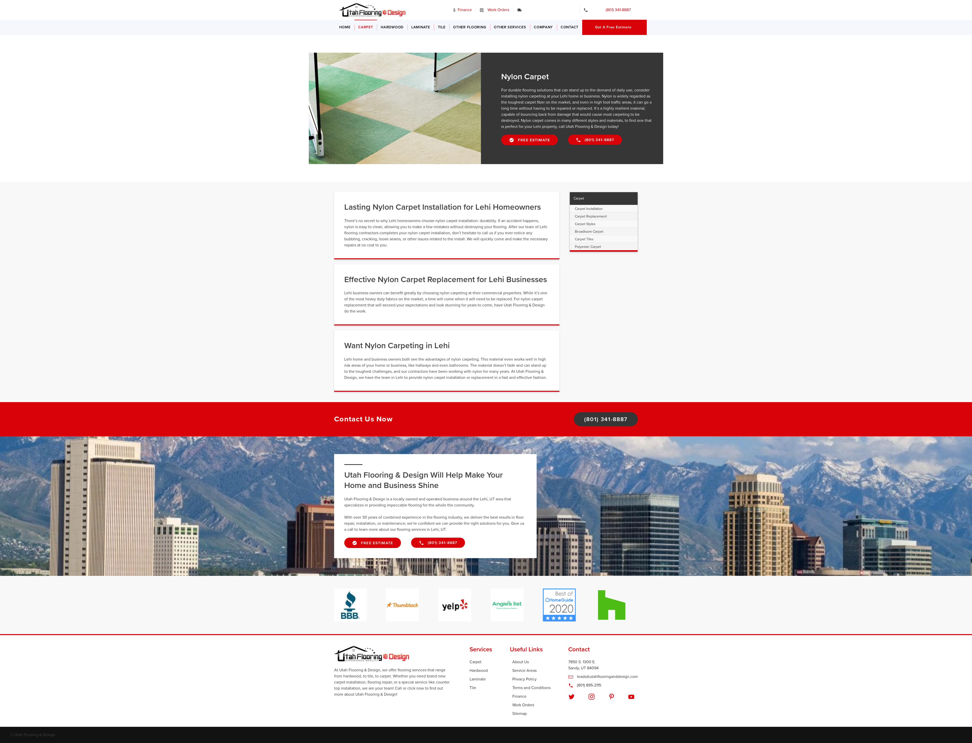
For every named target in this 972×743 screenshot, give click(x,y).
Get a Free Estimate (613, 27)
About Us (520, 661)
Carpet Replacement (591, 216)
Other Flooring (469, 27)
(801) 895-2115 (588, 685)
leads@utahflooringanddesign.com (607, 676)
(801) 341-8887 (615, 9)
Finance (464, 9)
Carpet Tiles (584, 239)
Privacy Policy (524, 679)
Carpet (365, 27)
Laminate (420, 27)
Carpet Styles (585, 224)
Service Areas (524, 670)
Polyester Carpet (588, 247)
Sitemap (519, 713)
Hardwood (392, 27)
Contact (569, 27)
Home (344, 27)
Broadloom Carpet (589, 231)
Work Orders (498, 9)
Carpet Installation (589, 209)
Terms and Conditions (531, 687)
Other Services (510, 27)
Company (543, 27)
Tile (442, 27)
